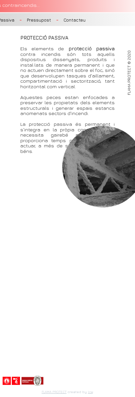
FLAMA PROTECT (54, 392)
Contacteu (75, 20)
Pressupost (39, 20)
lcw (90, 392)
